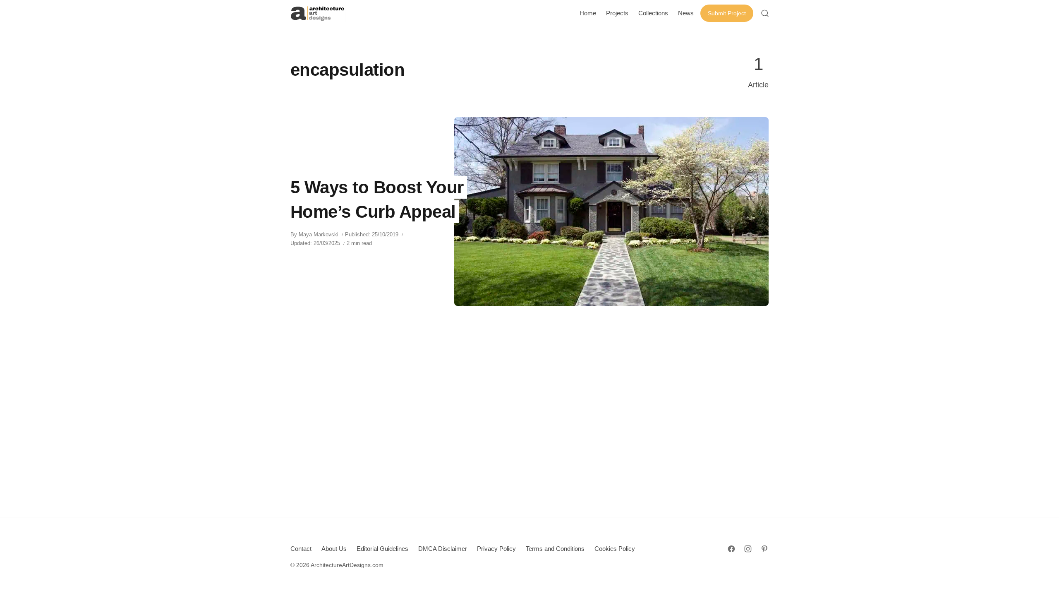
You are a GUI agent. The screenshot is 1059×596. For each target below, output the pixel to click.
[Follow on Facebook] (731, 548)
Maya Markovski (318, 234)
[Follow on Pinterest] (764, 548)
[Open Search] (765, 13)
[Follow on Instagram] (747, 548)
